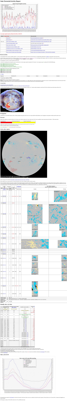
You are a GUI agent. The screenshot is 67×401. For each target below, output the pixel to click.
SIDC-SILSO (5, 352)
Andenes (47, 56)
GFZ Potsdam (42, 351)
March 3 (48, 39)
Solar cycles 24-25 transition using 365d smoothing (13, 52)
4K (42, 43)
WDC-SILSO (14, 307)
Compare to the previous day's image (20, 179)
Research (32, 52)
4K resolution (12, 179)
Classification (19, 186)
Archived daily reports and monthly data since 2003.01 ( (39, 39)
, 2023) (50, 39)
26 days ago (27, 85)
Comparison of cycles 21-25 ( (10, 46)
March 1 (13, 41)
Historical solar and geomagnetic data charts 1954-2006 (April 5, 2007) (41, 41)
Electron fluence (8, 39)
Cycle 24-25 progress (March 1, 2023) (12, 43)
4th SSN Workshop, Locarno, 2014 (36, 48)
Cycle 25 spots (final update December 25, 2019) (38, 50)
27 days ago (24, 85)
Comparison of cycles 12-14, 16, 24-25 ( (12, 48)
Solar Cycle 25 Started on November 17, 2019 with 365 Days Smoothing (44, 52)
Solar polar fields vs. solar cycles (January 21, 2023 (13, 50)
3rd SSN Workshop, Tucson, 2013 (36, 46)
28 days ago (20, 85)
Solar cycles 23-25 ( (9, 41)
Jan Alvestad (12, 397)
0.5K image (27, 179)
